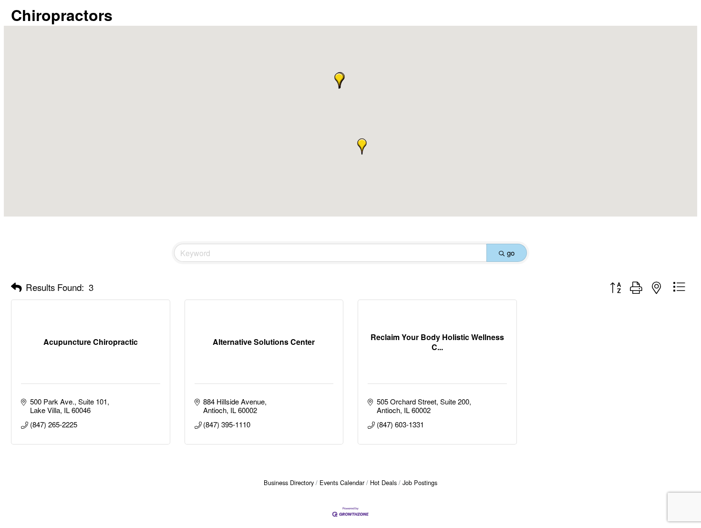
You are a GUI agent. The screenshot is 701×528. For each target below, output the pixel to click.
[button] (362, 146)
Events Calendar (342, 482)
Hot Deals (383, 482)
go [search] (511, 253)
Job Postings (419, 482)
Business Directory (289, 482)
